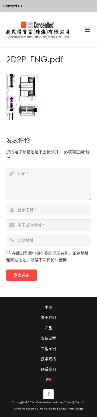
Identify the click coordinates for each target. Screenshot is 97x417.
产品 (48, 327)
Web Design (75, 409)
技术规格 (48, 358)
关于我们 (48, 317)
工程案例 (48, 348)
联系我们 (48, 369)
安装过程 (48, 338)
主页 (48, 307)
